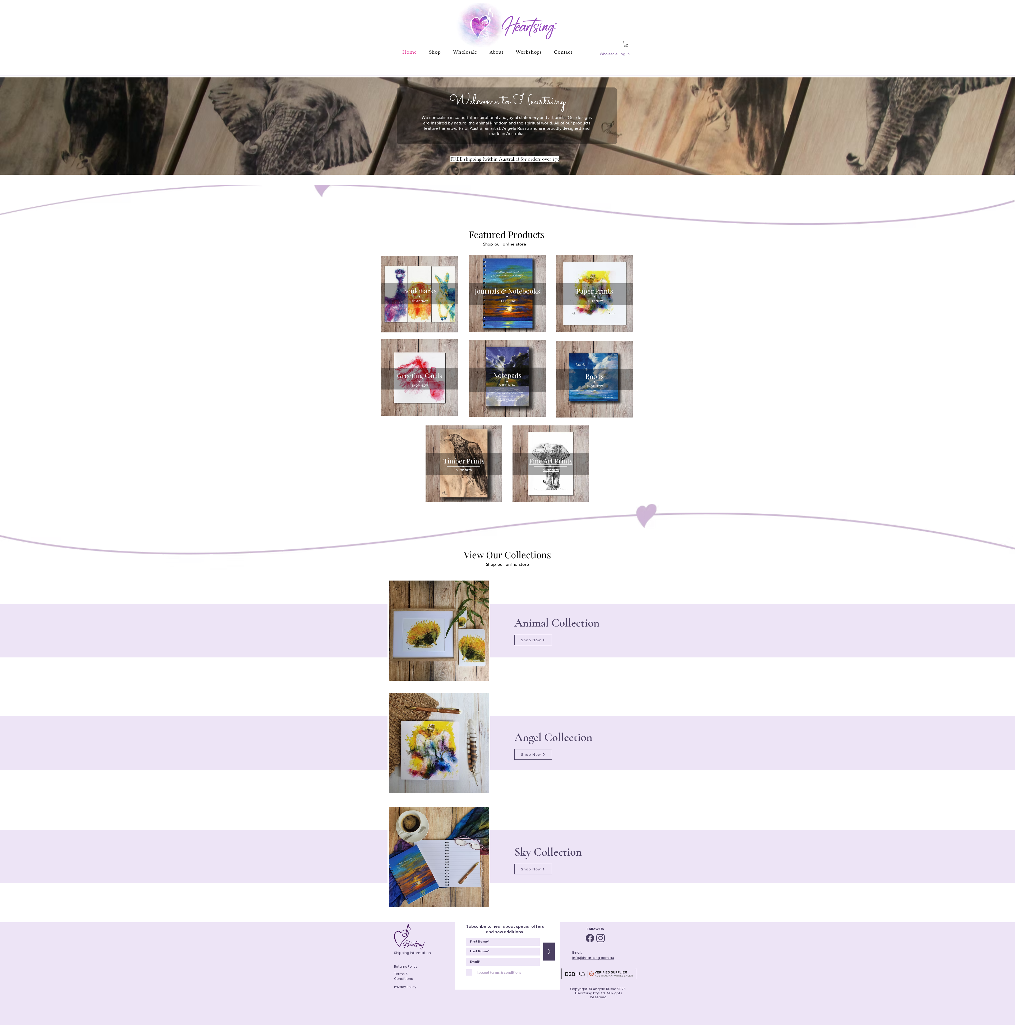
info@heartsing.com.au (593, 957)
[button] (626, 44)
